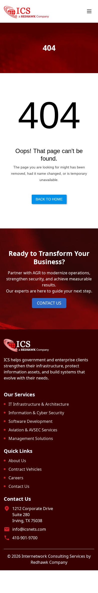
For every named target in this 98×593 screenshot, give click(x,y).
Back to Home (49, 199)
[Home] (26, 11)
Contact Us (49, 303)
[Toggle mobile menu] (89, 11)
